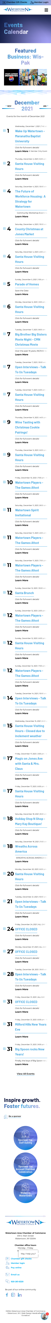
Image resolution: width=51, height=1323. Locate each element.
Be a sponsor (15, 1116)
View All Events (26, 1073)
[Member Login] (8, 1262)
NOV (8, 106)
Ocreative (25, 1315)
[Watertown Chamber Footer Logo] (25, 1221)
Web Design (26, 1313)
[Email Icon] (8, 1273)
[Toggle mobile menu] (47, 10)
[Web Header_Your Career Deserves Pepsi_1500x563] (25, 70)
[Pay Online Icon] (8, 1266)
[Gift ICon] (8, 1257)
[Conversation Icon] (8, 1280)
